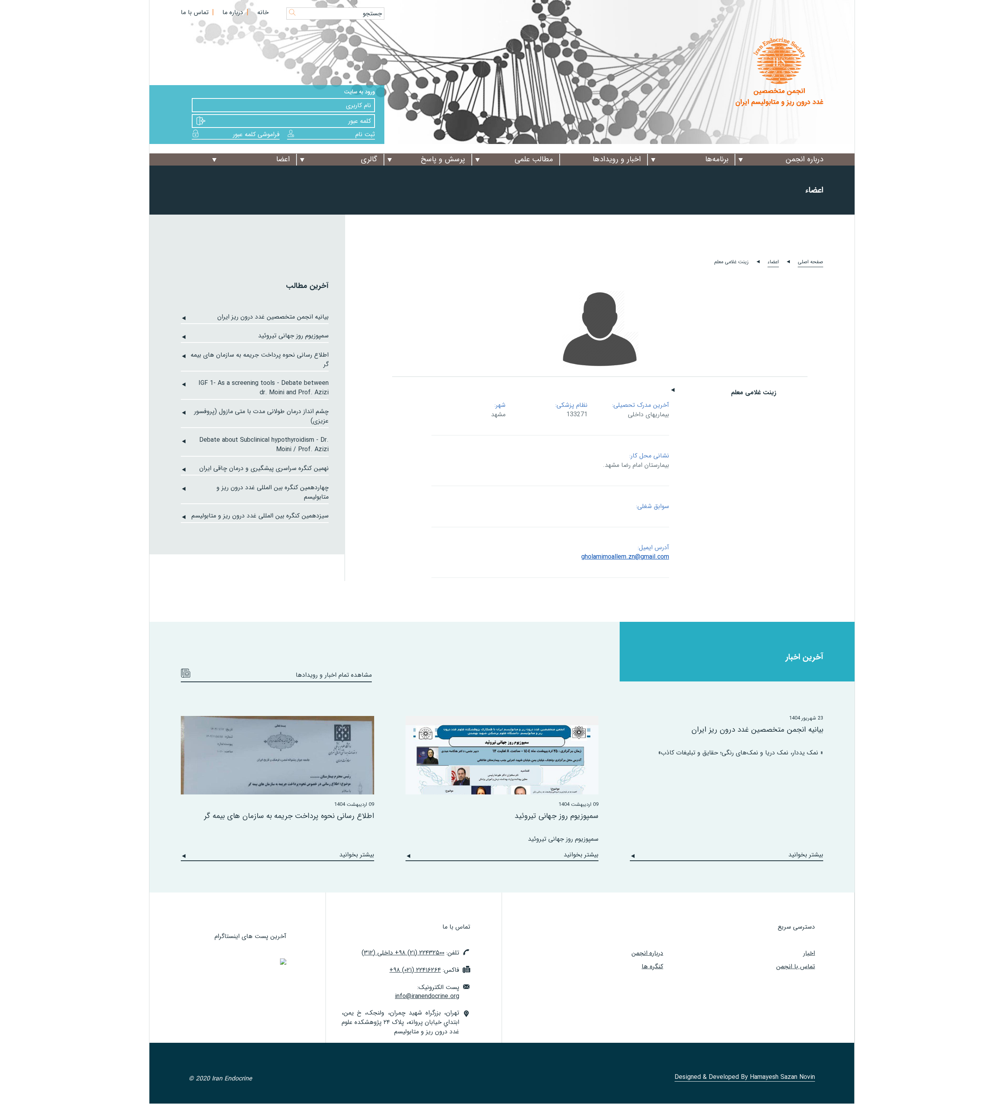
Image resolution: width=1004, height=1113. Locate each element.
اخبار (809, 953)
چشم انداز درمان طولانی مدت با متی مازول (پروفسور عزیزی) (261, 416)
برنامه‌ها (716, 159)
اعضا (283, 159)
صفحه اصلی (810, 262)
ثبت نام (365, 134)
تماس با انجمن (795, 966)
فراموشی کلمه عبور (256, 134)
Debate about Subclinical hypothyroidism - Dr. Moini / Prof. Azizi (264, 444)
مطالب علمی (534, 159)
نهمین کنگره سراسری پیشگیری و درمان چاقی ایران (264, 468)
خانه (263, 12)
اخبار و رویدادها (617, 159)
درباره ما (232, 12)
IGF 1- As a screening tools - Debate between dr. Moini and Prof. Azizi (263, 388)
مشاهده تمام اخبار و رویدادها (334, 675)
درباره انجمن (804, 159)
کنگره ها (652, 966)
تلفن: (410, 953)
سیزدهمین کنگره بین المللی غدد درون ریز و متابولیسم (260, 516)
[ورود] (201, 121)
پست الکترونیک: (427, 992)
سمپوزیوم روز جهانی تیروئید (293, 336)
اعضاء (773, 262)
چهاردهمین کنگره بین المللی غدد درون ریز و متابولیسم (272, 492)
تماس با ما (195, 12)
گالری (369, 159)
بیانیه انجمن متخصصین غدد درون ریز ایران (273, 317)
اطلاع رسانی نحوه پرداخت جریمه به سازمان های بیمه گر (260, 359)
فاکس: (424, 970)
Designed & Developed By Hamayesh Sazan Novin (745, 1078)
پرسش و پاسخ (443, 159)
